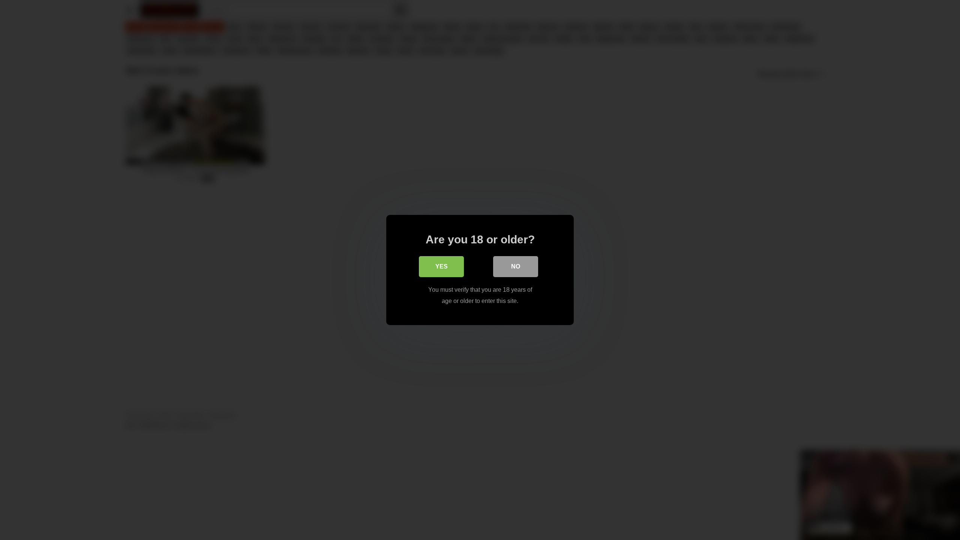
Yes (441, 266)
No (515, 266)
